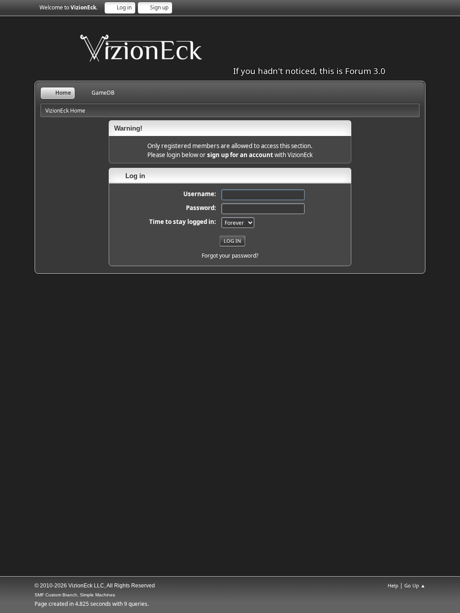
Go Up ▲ (414, 585)
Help (393, 585)
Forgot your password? (230, 255)
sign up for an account (240, 155)
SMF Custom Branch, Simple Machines (75, 594)
